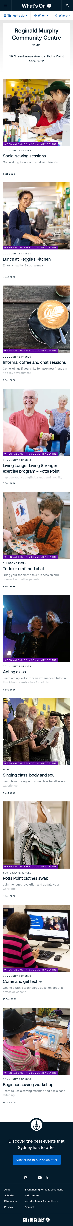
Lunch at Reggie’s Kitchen (27, 259)
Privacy (8, 1207)
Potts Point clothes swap (25, 878)
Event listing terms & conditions (44, 1189)
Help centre (32, 1195)
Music (7, 769)
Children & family (15, 563)
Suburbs (9, 1195)
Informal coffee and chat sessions (34, 362)
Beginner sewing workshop (28, 1084)
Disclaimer (10, 1201)
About (7, 1189)
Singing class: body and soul (29, 775)
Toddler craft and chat (23, 568)
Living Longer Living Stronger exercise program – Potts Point (31, 468)
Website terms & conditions (41, 1201)
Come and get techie (22, 981)
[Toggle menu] (5, 5)
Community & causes (17, 150)
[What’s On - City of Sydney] (36, 5)
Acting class (14, 672)
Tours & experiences (17, 872)
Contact (29, 1207)
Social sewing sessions (24, 156)
